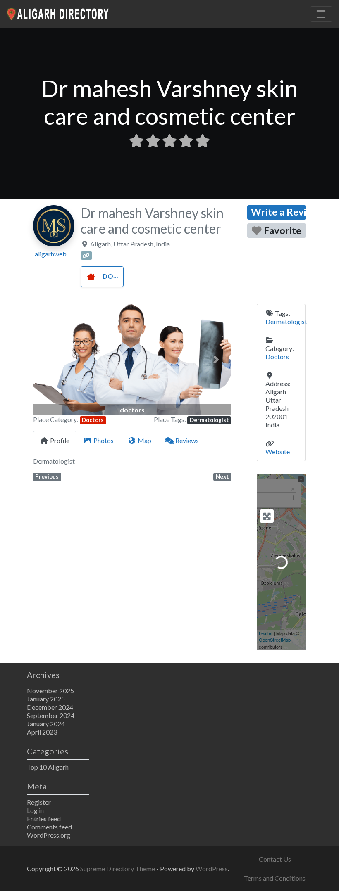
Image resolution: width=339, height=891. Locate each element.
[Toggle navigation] (321, 14)
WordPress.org (48, 835)
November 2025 (50, 690)
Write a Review (278, 212)
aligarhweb (51, 254)
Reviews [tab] (187, 440)
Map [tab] (144, 440)
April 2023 (42, 732)
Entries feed (44, 818)
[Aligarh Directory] (58, 13)
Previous (47, 476)
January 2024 (46, 723)
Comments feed (49, 827)
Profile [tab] (59, 440)
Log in (35, 810)
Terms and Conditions (275, 878)
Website (277, 451)
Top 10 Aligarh (48, 767)
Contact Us (275, 859)
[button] (48, 359)
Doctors (119, 276)
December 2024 (50, 707)
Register (39, 802)
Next (222, 476)
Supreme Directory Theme (118, 868)
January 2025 (46, 699)
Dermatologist (209, 420)
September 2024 (50, 715)
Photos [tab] (103, 440)
